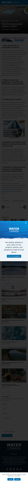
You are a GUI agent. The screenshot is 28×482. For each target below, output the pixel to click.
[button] (26, 223)
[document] (14, 241)
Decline (17, 479)
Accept (10, 479)
